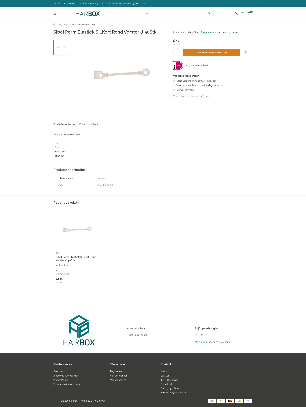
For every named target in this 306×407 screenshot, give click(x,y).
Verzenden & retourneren (66, 384)
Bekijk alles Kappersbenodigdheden (219, 32)
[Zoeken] (209, 13)
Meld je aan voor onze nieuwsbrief (212, 342)
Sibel (196, 32)
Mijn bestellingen (118, 375)
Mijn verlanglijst (118, 380)
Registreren (116, 371)
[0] (248, 13)
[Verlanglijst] (242, 13)
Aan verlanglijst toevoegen (187, 96)
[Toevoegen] (91, 280)
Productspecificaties (89, 124)
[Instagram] (202, 335)
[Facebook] (196, 335)
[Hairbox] (88, 13)
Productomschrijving (64, 124)
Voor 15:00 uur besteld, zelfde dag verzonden (200, 85)
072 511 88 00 (173, 388)
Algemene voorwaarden (65, 375)
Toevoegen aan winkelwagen (211, 52)
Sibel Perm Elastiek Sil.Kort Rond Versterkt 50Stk (76, 259)
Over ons (58, 371)
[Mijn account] (236, 13)
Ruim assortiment (185, 90)
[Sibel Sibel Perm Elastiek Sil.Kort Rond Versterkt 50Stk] (76, 231)
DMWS (94, 400)
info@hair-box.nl (177, 392)
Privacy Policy (60, 380)
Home (66, 24)
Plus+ (103, 400)
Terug (59, 24)
